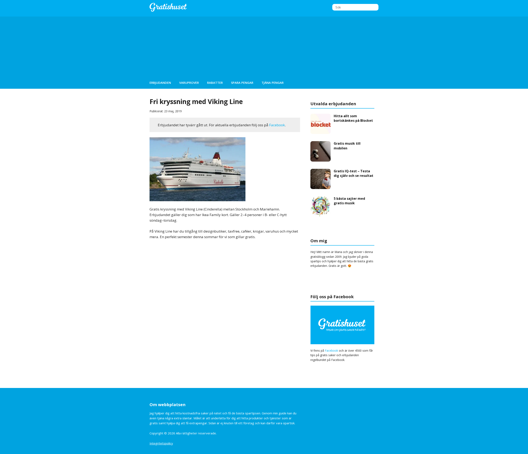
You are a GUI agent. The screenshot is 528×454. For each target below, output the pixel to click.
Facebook (277, 125)
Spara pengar (242, 82)
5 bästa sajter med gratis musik (349, 200)
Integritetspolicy (161, 443)
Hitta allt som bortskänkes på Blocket (353, 118)
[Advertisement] (264, 45)
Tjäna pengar (273, 82)
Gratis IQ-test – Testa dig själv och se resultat (353, 173)
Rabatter (215, 82)
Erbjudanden (160, 82)
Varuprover (189, 82)
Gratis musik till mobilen (347, 145)
